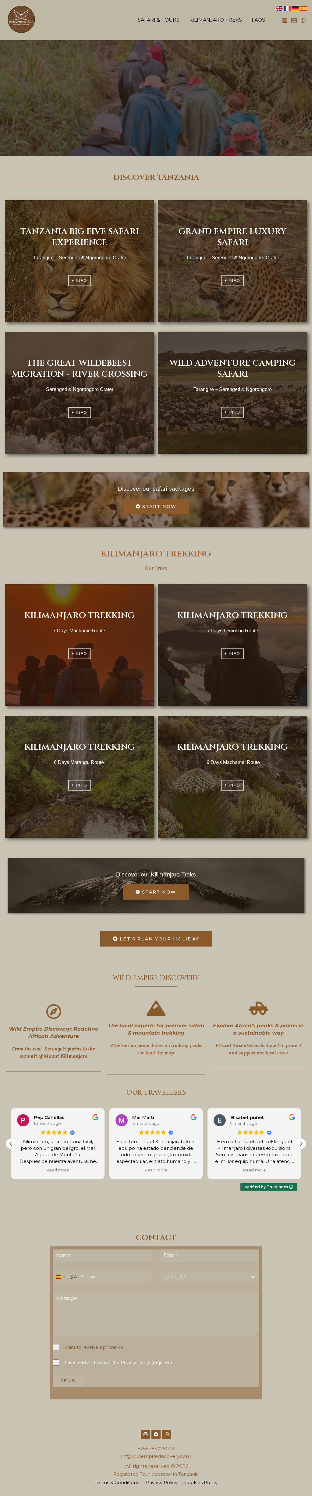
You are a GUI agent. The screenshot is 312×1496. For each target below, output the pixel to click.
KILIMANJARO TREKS (215, 20)
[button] (301, 1143)
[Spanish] (303, 8)
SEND (68, 1381)
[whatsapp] (303, 20)
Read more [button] (57, 1169)
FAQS (258, 20)
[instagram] (285, 20)
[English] (280, 8)
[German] (296, 8)
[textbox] (204, 1277)
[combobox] (65, 1277)
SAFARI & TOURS (158, 20)
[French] (288, 8)
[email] (294, 20)
